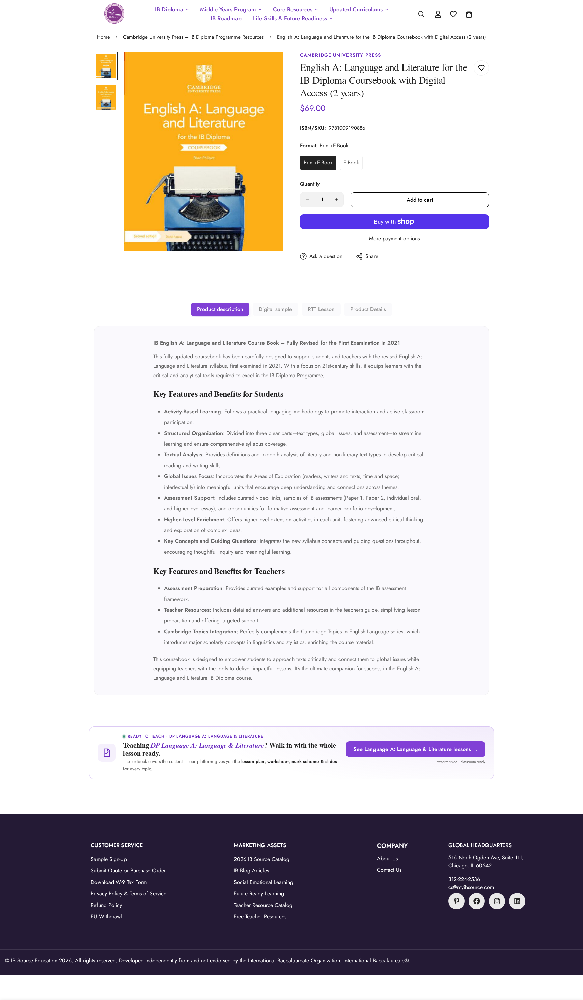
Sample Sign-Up (109, 859)
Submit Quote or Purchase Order (128, 870)
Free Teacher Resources (260, 916)
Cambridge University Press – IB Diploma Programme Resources (193, 37)
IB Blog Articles (251, 870)
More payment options (394, 238)
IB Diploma (169, 9)
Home (103, 37)
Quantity (310, 184)
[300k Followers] (477, 901)
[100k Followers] (497, 901)
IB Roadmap (226, 18)
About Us (387, 858)
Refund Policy (106, 905)
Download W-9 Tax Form (119, 882)
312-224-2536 (464, 879)
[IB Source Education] (114, 14)
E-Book (353, 164)
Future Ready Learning (259, 893)
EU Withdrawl (106, 916)
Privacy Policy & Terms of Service (128, 893)
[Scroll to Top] (570, 963)
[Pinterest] (456, 901)
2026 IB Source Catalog (261, 859)
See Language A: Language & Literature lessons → (415, 749)
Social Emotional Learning (263, 882)
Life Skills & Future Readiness (290, 18)
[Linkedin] (517, 901)
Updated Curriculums (356, 9)
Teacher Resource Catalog (263, 905)
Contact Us (389, 870)
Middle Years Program (228, 9)
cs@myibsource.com (471, 887)
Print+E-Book (320, 164)
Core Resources (292, 9)
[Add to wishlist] (481, 68)
